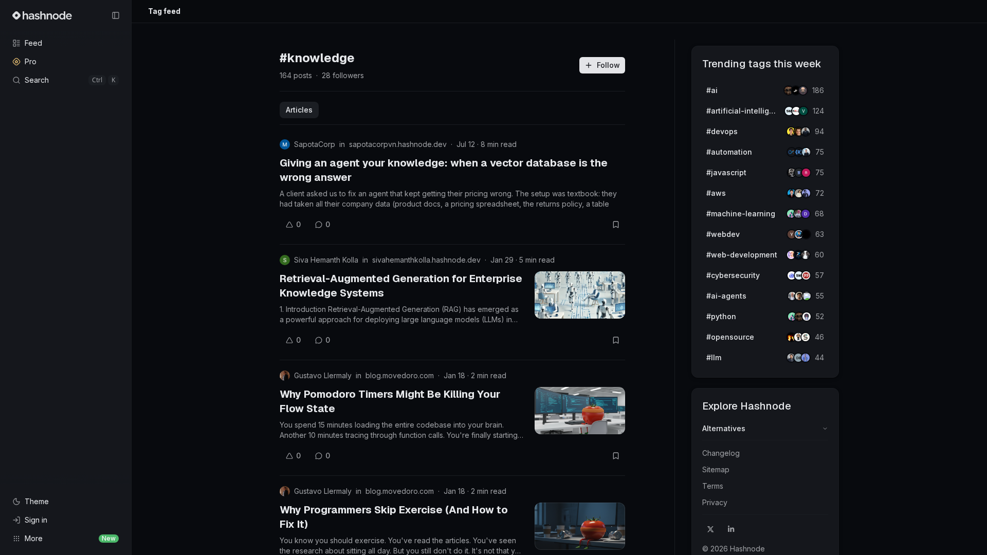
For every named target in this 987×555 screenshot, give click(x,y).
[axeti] (806, 152)
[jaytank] (806, 316)
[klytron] (805, 131)
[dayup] (803, 111)
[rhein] (806, 234)
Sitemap (715, 469)
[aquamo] (805, 255)
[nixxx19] (806, 173)
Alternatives (723, 428)
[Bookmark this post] (616, 224)
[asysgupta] (806, 193)
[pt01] (805, 214)
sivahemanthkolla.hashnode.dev (426, 259)
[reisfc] (806, 296)
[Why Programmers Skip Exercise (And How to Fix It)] (580, 526)
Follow (608, 65)
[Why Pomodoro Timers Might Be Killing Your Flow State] (580, 410)
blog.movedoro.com (399, 375)
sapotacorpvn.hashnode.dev (398, 144)
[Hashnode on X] (710, 529)
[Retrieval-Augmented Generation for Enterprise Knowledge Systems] (580, 295)
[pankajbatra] (805, 358)
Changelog (721, 453)
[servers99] (806, 275)
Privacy (714, 502)
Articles (299, 109)
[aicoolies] (803, 90)
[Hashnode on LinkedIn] (731, 529)
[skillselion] (805, 337)
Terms (712, 486)
